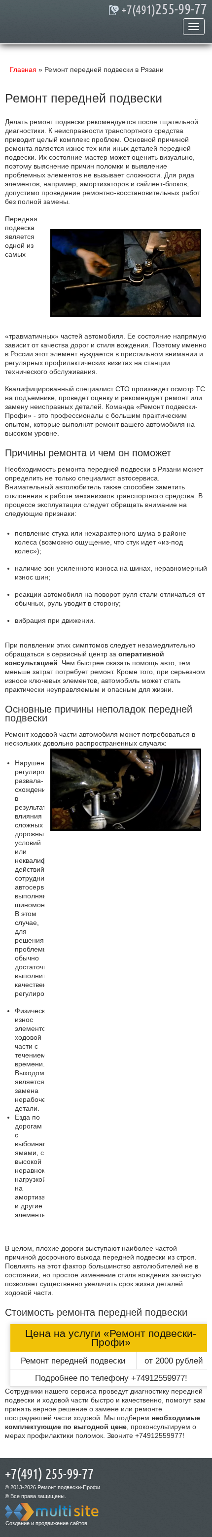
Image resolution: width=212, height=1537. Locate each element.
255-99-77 (164, 10)
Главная (23, 69)
